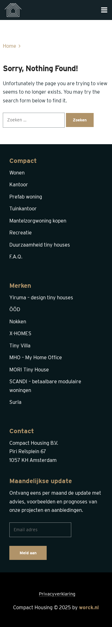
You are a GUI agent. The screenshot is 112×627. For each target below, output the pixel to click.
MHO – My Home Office (35, 357)
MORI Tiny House (29, 369)
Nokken (17, 321)
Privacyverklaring (57, 594)
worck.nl (89, 607)
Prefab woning (25, 196)
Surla (15, 402)
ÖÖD (14, 309)
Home (9, 46)
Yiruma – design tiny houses (41, 297)
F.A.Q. (15, 256)
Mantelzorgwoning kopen (37, 221)
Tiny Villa (19, 345)
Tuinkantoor (23, 208)
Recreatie (20, 232)
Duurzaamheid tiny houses (39, 245)
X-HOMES (20, 333)
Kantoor (18, 184)
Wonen (17, 172)
